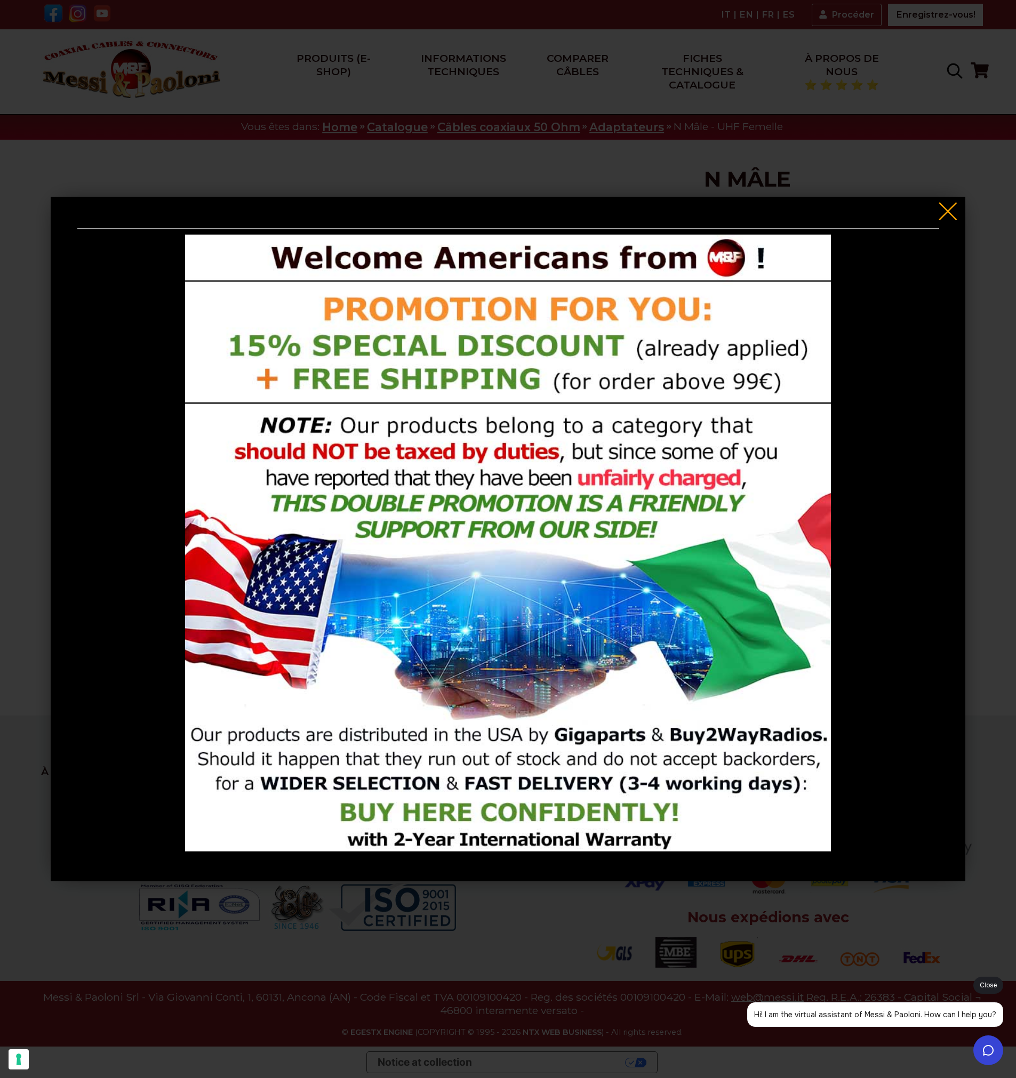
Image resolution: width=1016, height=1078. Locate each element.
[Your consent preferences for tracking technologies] (19, 1059)
